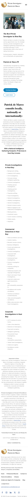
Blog (24, 480)
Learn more (9, 95)
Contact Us (23, 473)
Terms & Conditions (6, 477)
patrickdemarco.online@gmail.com (10, 487)
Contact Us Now (11, 90)
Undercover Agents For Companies (10, 480)
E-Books (16, 477)
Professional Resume (12, 473)
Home (2, 473)
